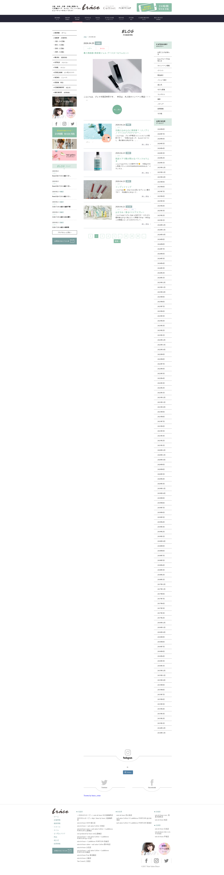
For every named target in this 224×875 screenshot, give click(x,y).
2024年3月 (161, 268)
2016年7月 (161, 646)
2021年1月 (161, 445)
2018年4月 (161, 565)
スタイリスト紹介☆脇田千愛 (61, 207)
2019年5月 (161, 517)
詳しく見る (117, 109)
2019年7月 (161, 508)
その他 (160, 113)
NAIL (98, 18)
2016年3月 (161, 661)
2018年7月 (161, 555)
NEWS (121, 18)
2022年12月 (161, 340)
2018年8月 (161, 551)
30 (138, 236)
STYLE (88, 18)
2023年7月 (161, 306)
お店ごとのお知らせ (164, 53)
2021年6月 (161, 426)
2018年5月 (161, 560)
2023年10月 (161, 292)
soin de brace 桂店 (161, 820)
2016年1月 (161, 666)
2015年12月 (161, 670)
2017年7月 (161, 599)
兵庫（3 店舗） (59, 52)
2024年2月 (161, 273)
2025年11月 (161, 172)
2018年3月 (161, 570)
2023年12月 (161, 282)
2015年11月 (161, 675)
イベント (161, 70)
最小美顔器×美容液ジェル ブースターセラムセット (106, 53)
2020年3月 (161, 484)
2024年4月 (161, 263)
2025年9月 (161, 182)
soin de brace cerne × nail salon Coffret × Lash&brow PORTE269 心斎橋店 (95, 830)
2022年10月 (161, 349)
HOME (57, 18)
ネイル (102, 48)
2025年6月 (161, 196)
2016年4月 (161, 656)
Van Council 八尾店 (84, 861)
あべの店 (129, 206)
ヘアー (89, 48)
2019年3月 (161, 527)
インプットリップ (123, 187)
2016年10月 (161, 632)
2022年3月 (161, 383)
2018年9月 (161, 546)
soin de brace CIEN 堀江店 (86, 823)
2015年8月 (161, 690)
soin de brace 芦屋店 (162, 836)
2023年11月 (161, 287)
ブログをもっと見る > (65, 232)
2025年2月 (161, 215)
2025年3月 (161, 211)
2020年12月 (161, 450)
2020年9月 (161, 464)
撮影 (159, 99)
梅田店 (128, 181)
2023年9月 (161, 297)
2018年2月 (161, 575)
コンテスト (161, 94)
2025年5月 (161, 201)
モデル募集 (161, 89)
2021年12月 (161, 397)
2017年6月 (161, 603)
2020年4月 (161, 479)
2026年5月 (161, 143)
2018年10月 (161, 541)
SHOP (67, 18)
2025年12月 (161, 167)
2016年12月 (161, 623)
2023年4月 (161, 321)
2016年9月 (161, 637)
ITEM (131, 18)
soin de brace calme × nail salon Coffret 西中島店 (93, 844)
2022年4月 (161, 378)
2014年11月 (161, 733)
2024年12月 (161, 225)
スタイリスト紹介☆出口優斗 (61, 217)
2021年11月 (161, 402)
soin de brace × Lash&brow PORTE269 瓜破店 (93, 841)
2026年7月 (161, 134)
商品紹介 (161, 75)
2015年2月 (161, 718)
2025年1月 (161, 220)
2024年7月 (161, 249)
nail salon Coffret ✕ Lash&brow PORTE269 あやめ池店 (134, 819)
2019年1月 (161, 536)
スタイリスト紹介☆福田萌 (60, 227)
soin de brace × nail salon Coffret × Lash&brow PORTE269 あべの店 (93, 837)
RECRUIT (158, 18)
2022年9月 (161, 354)
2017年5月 (161, 608)
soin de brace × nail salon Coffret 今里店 (91, 826)
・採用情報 (56, 844)
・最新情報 (56, 823)
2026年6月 (161, 139)
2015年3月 (161, 714)
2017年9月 (161, 594)
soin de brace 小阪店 (84, 858)
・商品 (54, 837)
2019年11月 (161, 488)
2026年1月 (161, 163)
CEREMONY (144, 18)
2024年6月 (161, 254)
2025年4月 (161, 206)
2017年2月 (161, 618)
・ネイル (55, 830)
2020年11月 (161, 455)
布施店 (61, 191)
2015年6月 (161, 699)
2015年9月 (161, 685)
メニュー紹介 (162, 80)
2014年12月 (161, 728)
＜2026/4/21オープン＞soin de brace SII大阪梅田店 (95, 815)
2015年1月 (161, 723)
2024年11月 (161, 230)
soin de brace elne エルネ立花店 (162, 832)
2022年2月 (161, 388)
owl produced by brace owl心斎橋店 (89, 834)
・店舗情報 (56, 820)
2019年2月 (161, 532)
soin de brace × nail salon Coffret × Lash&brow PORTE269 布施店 (93, 851)
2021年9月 (161, 412)
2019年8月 (161, 503)
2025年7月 (161, 191)
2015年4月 (161, 709)
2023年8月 (161, 302)
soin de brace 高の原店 (124, 815)
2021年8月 (161, 417)
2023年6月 (161, 311)
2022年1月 (161, 393)
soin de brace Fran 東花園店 (86, 855)
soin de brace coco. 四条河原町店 (162, 816)
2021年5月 (161, 431)
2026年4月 (161, 148)
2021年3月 (161, 436)
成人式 (160, 85)
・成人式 (55, 840)
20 (132, 236)
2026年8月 (161, 129)
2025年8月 (161, 187)
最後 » (117, 241)
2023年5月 (161, 316)
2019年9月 (161, 498)
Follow (129, 772)
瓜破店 (128, 153)
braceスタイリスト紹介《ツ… (61, 196)
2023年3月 (161, 325)
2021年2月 (161, 440)
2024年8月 (161, 244)
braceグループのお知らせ (164, 60)
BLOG (77, 18)
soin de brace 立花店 (162, 829)
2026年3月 (161, 153)
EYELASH (109, 18)
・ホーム (55, 817)
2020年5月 (161, 474)
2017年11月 (161, 589)
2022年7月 (161, 364)
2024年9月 (161, 239)
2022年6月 (161, 369)
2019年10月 (161, 493)
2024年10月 (161, 234)
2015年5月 (161, 704)
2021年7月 (161, 421)
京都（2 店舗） (59, 48)
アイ (133, 209)
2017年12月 (161, 584)
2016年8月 (161, 642)
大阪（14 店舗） (60, 41)
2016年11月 (161, 627)
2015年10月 (161, 680)
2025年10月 (161, 177)
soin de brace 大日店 (84, 847)
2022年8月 (161, 359)
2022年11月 (161, 345)
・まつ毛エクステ (58, 833)
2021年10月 (161, 407)
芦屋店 (128, 124)
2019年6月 (161, 512)
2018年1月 (161, 579)
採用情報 (161, 109)
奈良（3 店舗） (59, 45)
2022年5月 (161, 373)
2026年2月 (161, 158)
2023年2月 (161, 330)
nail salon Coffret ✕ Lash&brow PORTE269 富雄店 (134, 823)
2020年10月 (161, 460)
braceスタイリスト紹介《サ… (61, 186)
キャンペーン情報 (164, 65)
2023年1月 (161, 335)
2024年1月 (161, 278)
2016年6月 (161, 651)
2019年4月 (161, 522)
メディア (161, 104)
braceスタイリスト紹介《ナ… (61, 176)
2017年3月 (161, 613)
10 (126, 236)
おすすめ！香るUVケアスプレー (130, 212)
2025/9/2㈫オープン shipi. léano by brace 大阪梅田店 (94, 819)
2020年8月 (161, 469)
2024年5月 (161, 258)
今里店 (98, 43)
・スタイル (56, 827)
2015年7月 (161, 694)
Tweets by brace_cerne (92, 796)
